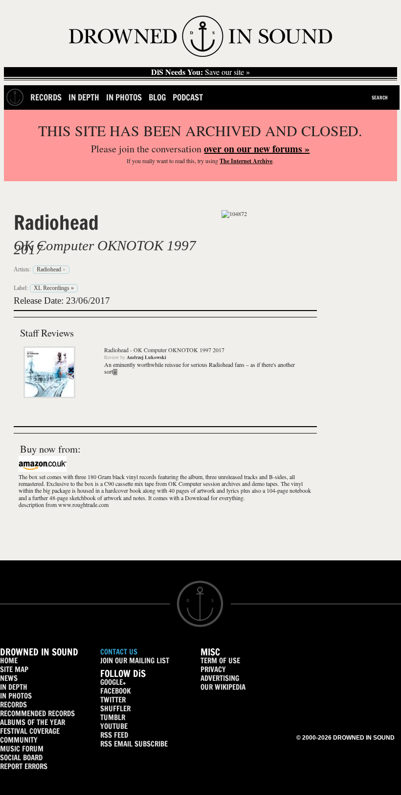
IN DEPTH (13, 687)
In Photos (124, 97)
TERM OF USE (220, 660)
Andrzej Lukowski (146, 357)
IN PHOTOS (16, 696)
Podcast (188, 97)
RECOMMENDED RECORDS (37, 713)
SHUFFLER (115, 708)
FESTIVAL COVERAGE (30, 731)
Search (380, 97)
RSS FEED (114, 735)
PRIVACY (213, 669)
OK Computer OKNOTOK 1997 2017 (105, 247)
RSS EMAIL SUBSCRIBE (134, 744)
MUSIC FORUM (22, 749)
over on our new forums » (257, 149)
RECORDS (13, 704)
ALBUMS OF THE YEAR (32, 722)
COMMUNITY (19, 740)
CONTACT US (118, 652)
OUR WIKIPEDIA (222, 687)
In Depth (83, 97)
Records (46, 97)
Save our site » (200, 72)
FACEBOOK (115, 691)
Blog (157, 97)
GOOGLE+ (113, 682)
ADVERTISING (219, 678)
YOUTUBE (114, 726)
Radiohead (56, 222)
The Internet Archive (246, 161)
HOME (9, 660)
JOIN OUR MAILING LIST (134, 660)
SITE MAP (14, 669)
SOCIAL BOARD (21, 757)
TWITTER (113, 700)
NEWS (9, 678)
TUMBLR (112, 717)
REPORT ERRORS (23, 766)
